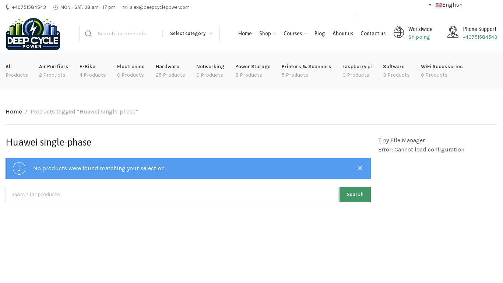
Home (14, 111)
